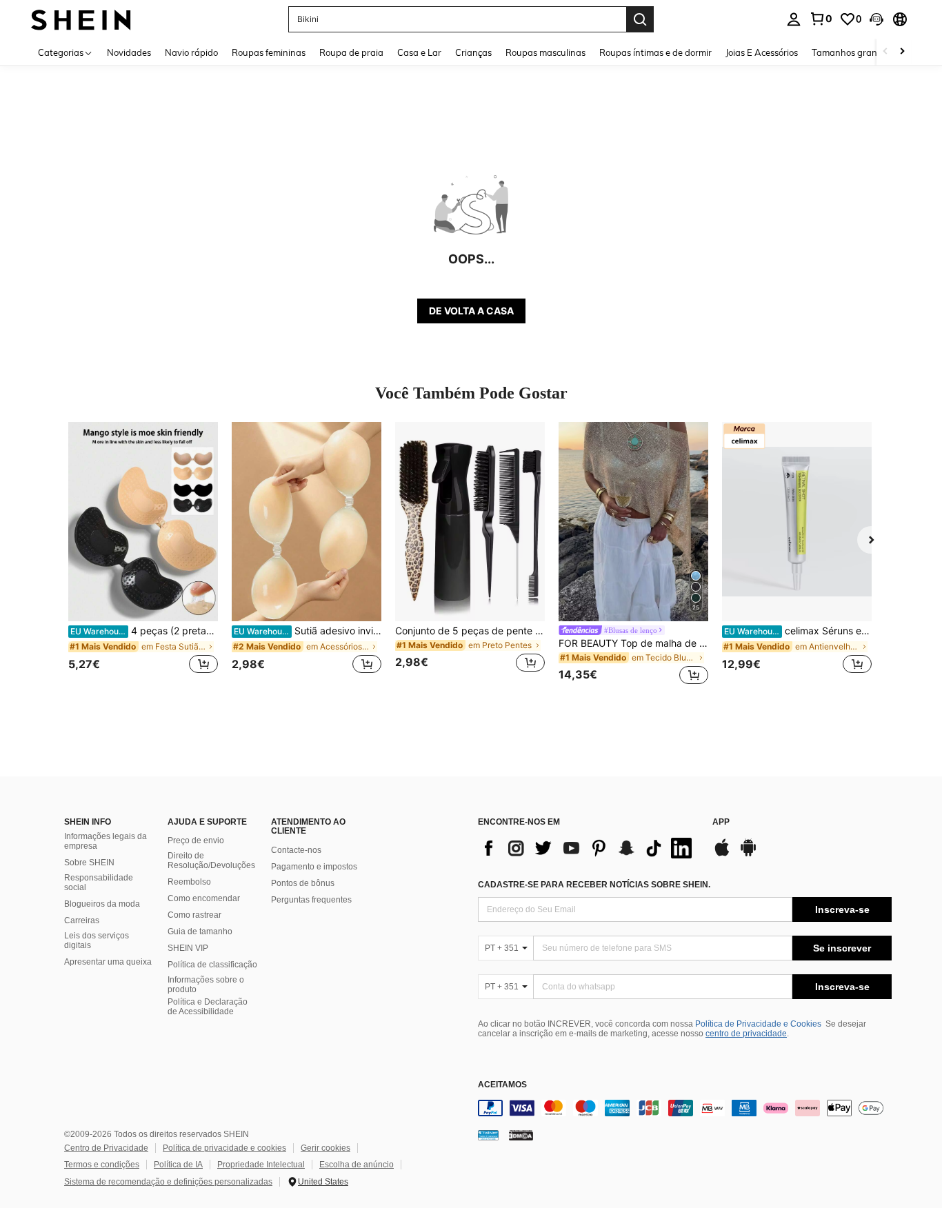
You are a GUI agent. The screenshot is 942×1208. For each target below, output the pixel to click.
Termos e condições (101, 1164)
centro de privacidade (746, 1033)
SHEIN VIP (188, 948)
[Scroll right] (902, 52)
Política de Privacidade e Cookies (758, 1024)
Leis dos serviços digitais (96, 940)
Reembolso (189, 882)
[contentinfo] (685, 1108)
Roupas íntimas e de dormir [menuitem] (655, 52)
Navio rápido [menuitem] (191, 52)
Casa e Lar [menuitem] (419, 52)
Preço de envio (196, 840)
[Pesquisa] (640, 19)
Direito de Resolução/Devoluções (211, 860)
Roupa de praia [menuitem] (351, 52)
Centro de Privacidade (106, 1148)
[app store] (722, 854)
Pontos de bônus (302, 883)
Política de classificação (212, 964)
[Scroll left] (885, 52)
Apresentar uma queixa (108, 962)
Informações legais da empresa (105, 841)
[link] (820, 18)
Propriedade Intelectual (261, 1164)
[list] (588, 848)
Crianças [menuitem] (473, 52)
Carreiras (81, 920)
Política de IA (178, 1164)
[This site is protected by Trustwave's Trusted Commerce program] (488, 1135)
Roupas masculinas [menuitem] (545, 52)
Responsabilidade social (98, 882)
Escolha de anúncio (356, 1164)
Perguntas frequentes (311, 900)
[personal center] (793, 19)
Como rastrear (194, 915)
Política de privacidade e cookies (224, 1148)
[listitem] (143, 555)
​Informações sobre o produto (206, 984)
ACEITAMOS (502, 1084)
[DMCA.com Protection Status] (521, 1135)
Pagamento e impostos (314, 867)
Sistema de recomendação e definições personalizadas (168, 1182)
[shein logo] (81, 19)
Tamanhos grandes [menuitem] (852, 52)
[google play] (748, 854)
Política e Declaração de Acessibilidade (208, 1006)
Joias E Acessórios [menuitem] (761, 52)
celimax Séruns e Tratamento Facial (798, 630)
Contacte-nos (296, 850)
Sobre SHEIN (89, 862)
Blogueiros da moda (102, 904)
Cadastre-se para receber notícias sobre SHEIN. (594, 884)
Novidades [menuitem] (129, 52)
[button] (876, 19)
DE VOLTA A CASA (471, 310)
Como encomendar (204, 898)
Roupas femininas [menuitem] (268, 52)
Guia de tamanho (200, 931)
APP (721, 822)
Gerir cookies (325, 1148)
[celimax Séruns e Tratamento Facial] (797, 521)
